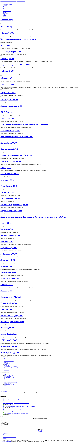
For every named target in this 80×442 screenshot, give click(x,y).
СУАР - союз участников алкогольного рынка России (24, 124)
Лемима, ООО (6, 266)
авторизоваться (54, 392)
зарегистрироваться (44, 392)
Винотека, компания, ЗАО (12, 321)
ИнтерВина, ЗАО (8, 272)
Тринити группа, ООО (10, 161)
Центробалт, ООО (8, 143)
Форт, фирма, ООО (9, 149)
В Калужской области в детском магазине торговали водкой (16, 403)
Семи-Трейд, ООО (8, 186)
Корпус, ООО (6, 285)
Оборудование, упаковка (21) (10, 382)
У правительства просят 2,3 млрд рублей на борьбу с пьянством (16, 413)
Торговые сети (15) (8, 378)
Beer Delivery (6, 27)
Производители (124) (8, 376)
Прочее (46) (6, 370)
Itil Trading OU (7, 45)
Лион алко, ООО (8, 260)
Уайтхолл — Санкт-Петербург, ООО (17, 155)
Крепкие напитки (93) (9, 361)
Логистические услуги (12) (10, 384)
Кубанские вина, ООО (10, 278)
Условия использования (5, 441)
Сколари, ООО (7, 180)
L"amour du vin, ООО (10, 130)
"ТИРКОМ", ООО (8, 340)
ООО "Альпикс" (8, 118)
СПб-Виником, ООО (9, 174)
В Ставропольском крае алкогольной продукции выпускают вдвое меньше (19, 406)
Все (5, 358)
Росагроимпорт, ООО (10, 198)
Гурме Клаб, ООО (8, 303)
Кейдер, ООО (6, 291)
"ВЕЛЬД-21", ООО (9, 100)
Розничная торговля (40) (9, 379)
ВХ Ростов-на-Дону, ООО (11, 315)
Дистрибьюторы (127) (9, 377)
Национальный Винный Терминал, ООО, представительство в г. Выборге (33, 217)
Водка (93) (6, 362)
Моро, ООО (5, 223)
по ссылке (10, 387)
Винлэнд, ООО (7, 328)
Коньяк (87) (6, 364)
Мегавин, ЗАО (6, 241)
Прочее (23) (6, 385)
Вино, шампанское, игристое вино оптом (18, 39)
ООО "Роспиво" (7, 84)
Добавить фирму (4, 391)
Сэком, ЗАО (5, 167)
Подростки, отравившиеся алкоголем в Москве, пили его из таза (17, 409)
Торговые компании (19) (9, 375)
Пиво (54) (6, 368)
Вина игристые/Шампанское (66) (11, 367)
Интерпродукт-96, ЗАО (10, 297)
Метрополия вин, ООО (10, 235)
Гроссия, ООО (6, 309)
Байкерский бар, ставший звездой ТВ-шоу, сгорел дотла (15, 399)
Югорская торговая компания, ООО (16, 137)
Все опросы (40, 431)
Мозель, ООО (6, 229)
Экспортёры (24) (7, 383)
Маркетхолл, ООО (8, 248)
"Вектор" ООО (7, 33)
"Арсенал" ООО (8, 92)
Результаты (40, 430)
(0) (12, 400)
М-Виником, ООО (8, 254)
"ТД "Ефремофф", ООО (11, 51)
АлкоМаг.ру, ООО (8, 346)
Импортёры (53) (7, 381)
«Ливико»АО (6, 78)
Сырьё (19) (6, 359)
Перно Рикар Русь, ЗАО (11, 211)
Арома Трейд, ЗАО (8, 334)
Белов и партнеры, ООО (11, 106)
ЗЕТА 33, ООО (7, 71)
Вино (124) (6, 365)
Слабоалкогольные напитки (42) (11, 366)
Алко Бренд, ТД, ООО (10, 352)
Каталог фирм (6, 20)
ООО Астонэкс (7, 112)
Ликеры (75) (7, 363)
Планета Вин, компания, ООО (14, 204)
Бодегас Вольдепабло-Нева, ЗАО (15, 65)
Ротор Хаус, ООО (8, 192)
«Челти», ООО (7, 58)
